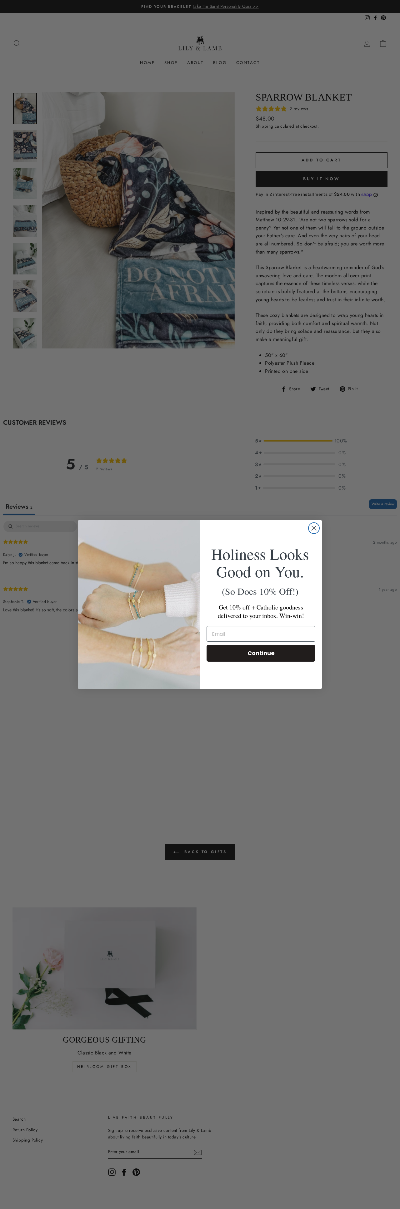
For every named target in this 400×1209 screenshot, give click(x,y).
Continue (261, 653)
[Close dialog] (313, 528)
